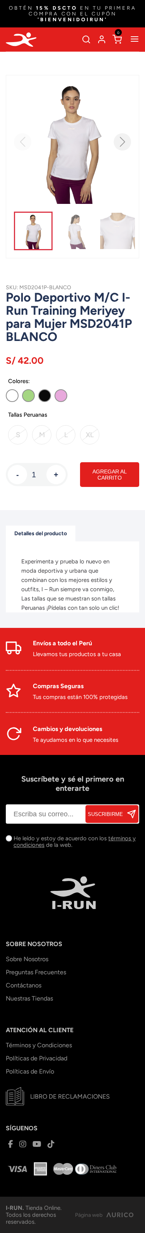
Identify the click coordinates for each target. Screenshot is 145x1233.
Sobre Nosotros (27, 959)
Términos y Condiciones (39, 1045)
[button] (122, 142)
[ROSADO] (61, 395)
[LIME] (28, 395)
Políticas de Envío (30, 1071)
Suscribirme (105, 814)
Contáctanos (23, 985)
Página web (88, 1215)
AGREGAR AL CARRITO (109, 474)
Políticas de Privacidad (36, 1058)
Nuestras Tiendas (29, 998)
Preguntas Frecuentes (36, 972)
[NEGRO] (44, 395)
